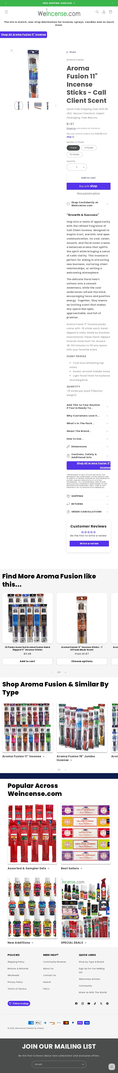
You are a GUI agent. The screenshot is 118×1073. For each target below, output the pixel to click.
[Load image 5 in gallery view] (38, 106)
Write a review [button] (89, 543)
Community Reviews (54, 961)
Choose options (82, 661)
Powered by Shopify (35, 1028)
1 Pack (73, 147)
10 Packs (74, 154)
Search (47, 982)
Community (85, 985)
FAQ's (46, 988)
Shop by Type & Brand (91, 961)
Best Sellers (70, 868)
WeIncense (20, 1028)
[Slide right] (56, 106)
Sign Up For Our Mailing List (92, 970)
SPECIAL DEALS (72, 942)
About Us (48, 968)
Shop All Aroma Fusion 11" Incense (23, 34)
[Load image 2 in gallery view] (28, 106)
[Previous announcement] (6, 3)
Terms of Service (17, 988)
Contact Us (49, 975)
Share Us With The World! (93, 992)
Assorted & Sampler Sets (27, 868)
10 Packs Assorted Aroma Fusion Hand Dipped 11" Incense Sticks (27, 648)
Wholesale (13, 975)
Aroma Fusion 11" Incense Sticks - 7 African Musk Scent (82, 648)
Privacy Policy (15, 982)
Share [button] (73, 52)
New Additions (19, 942)
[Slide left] (11, 106)
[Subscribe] (82, 1064)
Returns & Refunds (18, 968)
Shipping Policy (16, 961)
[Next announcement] (112, 3)
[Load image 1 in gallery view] (19, 106)
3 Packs (88, 147)
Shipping (71, 128)
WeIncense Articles (89, 979)
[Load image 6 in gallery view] (47, 106)
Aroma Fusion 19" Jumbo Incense (76, 758)
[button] (6, 12)
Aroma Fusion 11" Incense (21, 756)
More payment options (88, 193)
